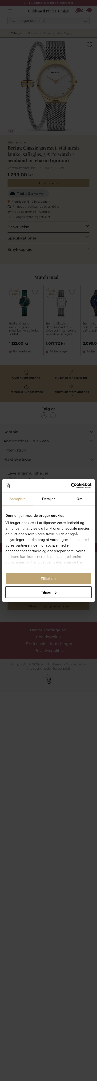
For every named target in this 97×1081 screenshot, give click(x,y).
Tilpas (46, 592)
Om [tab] (79, 499)
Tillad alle (48, 578)
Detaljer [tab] (48, 499)
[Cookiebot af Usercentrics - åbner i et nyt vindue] (71, 486)
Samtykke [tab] (17, 499)
